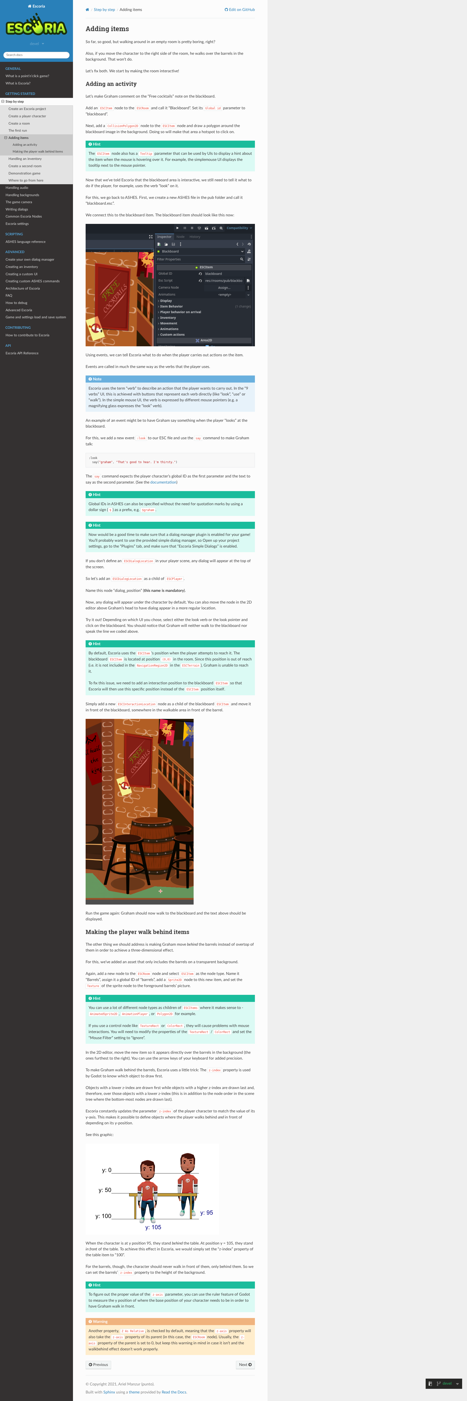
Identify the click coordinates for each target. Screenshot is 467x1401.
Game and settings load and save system (36, 317)
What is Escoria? (18, 83)
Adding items (18, 138)
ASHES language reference (25, 242)
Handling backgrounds (22, 195)
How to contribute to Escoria (27, 335)
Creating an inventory (22, 267)
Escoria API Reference (22, 353)
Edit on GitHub (241, 10)
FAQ (9, 295)
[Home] (87, 10)
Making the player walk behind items (38, 151)
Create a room (19, 123)
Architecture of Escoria (23, 288)
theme (134, 1392)
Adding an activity (25, 145)
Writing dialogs (17, 209)
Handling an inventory (25, 159)
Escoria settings (17, 224)
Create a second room (25, 166)
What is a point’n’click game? (27, 76)
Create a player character (27, 116)
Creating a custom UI (21, 274)
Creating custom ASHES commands (33, 281)
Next (243, 1365)
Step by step (15, 101)
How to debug (16, 303)
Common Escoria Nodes (24, 216)
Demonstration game (24, 173)
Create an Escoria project (27, 109)
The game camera (19, 202)
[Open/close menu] (2, 102)
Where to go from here (26, 180)
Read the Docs (174, 1392)
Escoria (38, 6)
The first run (18, 130)
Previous (100, 1365)
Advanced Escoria (19, 310)
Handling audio (17, 188)
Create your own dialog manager (30, 259)
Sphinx (109, 1392)
